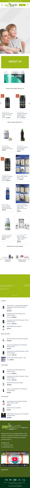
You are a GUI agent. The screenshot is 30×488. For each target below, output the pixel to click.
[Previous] (1, 259)
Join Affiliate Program (15, 483)
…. (11, 439)
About (5, 482)
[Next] (29, 259)
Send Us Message (12, 482)
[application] (15, 459)
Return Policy (22, 482)
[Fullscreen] (27, 465)
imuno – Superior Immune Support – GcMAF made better (7, 207)
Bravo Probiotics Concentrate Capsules (7, 148)
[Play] (3, 465)
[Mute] (24, 465)
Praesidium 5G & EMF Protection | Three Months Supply (22, 115)
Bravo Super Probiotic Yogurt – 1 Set (22, 177)
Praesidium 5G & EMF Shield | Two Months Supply (7, 115)
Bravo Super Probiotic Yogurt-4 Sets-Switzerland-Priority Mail (22, 207)
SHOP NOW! (15, 76)
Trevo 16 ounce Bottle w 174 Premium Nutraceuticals (22, 148)
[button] (2, 5)
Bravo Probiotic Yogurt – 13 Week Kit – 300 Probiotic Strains (22, 238)
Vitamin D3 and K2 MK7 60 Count (6, 237)
